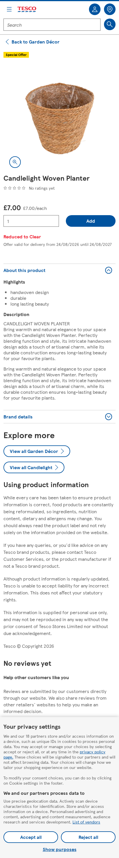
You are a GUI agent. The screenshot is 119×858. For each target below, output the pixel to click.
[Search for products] (110, 24)
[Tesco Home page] (27, 9)
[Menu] (9, 9)
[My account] (95, 9)
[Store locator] (110, 9)
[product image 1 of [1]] (59, 117)
